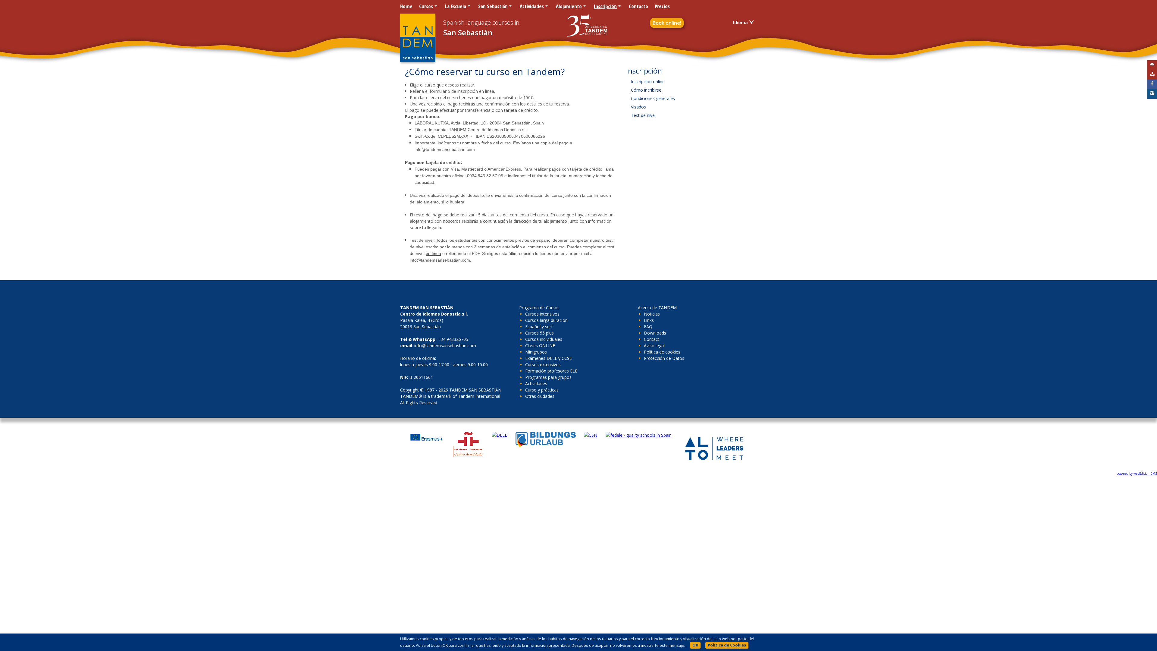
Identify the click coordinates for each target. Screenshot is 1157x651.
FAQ (648, 326)
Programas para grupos (548, 377)
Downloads (655, 333)
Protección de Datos (664, 358)
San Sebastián (493, 6)
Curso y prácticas (542, 390)
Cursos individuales (543, 339)
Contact (651, 339)
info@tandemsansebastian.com (445, 345)
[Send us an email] (1152, 65)
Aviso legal (654, 345)
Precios (662, 6)
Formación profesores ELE (551, 371)
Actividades (532, 6)
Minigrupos (536, 352)
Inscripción (605, 6)
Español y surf (539, 326)
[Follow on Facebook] (1152, 84)
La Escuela (455, 6)
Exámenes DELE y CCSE (548, 358)
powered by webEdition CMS (1137, 473)
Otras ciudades (539, 396)
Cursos (426, 6)
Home (406, 6)
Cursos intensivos (542, 314)
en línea (433, 253)
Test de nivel (643, 115)
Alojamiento (569, 6)
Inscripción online (648, 81)
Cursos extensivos (543, 364)
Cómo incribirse (646, 90)
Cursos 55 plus (539, 333)
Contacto (638, 6)
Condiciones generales (653, 98)
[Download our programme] (1152, 75)
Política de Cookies (727, 645)
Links (649, 320)
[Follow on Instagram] (1152, 94)
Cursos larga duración (546, 320)
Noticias (652, 314)
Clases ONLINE (540, 345)
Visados (638, 107)
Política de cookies (662, 352)
